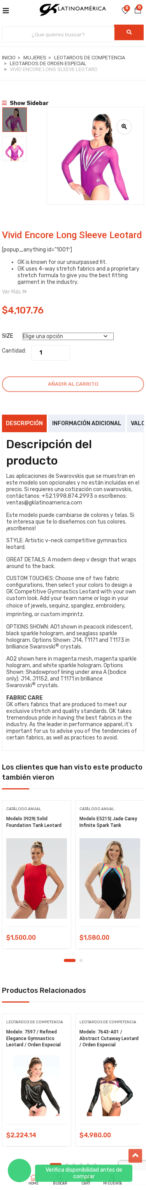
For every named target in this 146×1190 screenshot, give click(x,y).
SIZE (7, 336)
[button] (138, 10)
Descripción (24, 423)
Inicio (9, 58)
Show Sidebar (29, 103)
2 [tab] (81, 960)
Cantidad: (14, 350)
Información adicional (86, 423)
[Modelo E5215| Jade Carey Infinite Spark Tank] (109, 878)
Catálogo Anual (23, 809)
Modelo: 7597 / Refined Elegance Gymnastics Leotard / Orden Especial (33, 1038)
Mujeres (34, 58)
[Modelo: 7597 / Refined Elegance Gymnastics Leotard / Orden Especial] (36, 1085)
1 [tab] (70, 960)
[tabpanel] (36, 877)
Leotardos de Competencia (89, 58)
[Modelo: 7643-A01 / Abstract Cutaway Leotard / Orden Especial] (109, 1085)
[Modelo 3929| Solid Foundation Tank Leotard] (36, 878)
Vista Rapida (37, 907)
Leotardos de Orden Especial (48, 63)
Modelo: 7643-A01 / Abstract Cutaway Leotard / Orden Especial (109, 1038)
